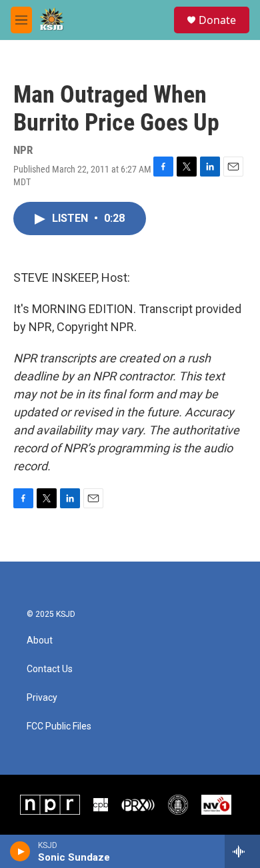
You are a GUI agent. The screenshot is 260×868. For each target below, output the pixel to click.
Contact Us (50, 669)
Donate (217, 20)
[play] (20, 851)
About (40, 641)
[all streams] (242, 851)
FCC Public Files (59, 726)
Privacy (42, 698)
